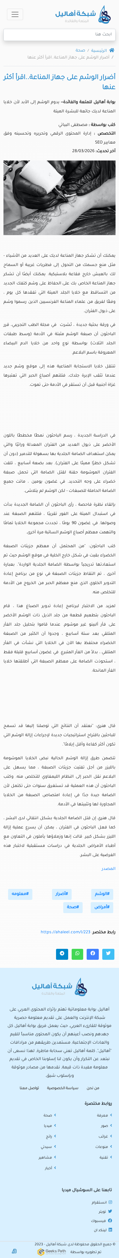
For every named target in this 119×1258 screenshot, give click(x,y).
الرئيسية (99, 51)
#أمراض (101, 907)
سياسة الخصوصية (63, 1089)
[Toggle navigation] (15, 14)
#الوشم (102, 894)
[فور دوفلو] (14, 1251)
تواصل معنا (29, 1089)
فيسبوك (99, 1221)
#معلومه (20, 894)
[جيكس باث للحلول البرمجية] (51, 1253)
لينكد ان (100, 1231)
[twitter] (108, 954)
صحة (80, 51)
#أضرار (62, 894)
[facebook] (93, 954)
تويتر (103, 1212)
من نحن (93, 1089)
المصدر (109, 869)
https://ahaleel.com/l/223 (65, 932)
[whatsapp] (77, 954)
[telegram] (62, 954)
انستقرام (99, 1203)
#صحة (73, 907)
